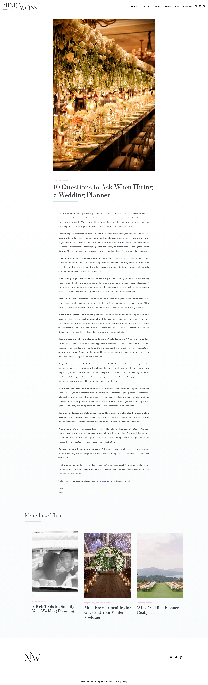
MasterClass (172, 6)
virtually (129, 242)
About (133, 6)
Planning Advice (60, 180)
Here (100, 481)
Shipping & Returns (103, 681)
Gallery (146, 6)
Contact (187, 6)
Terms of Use (87, 681)
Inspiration (89, 602)
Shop (157, 6)
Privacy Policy (121, 681)
